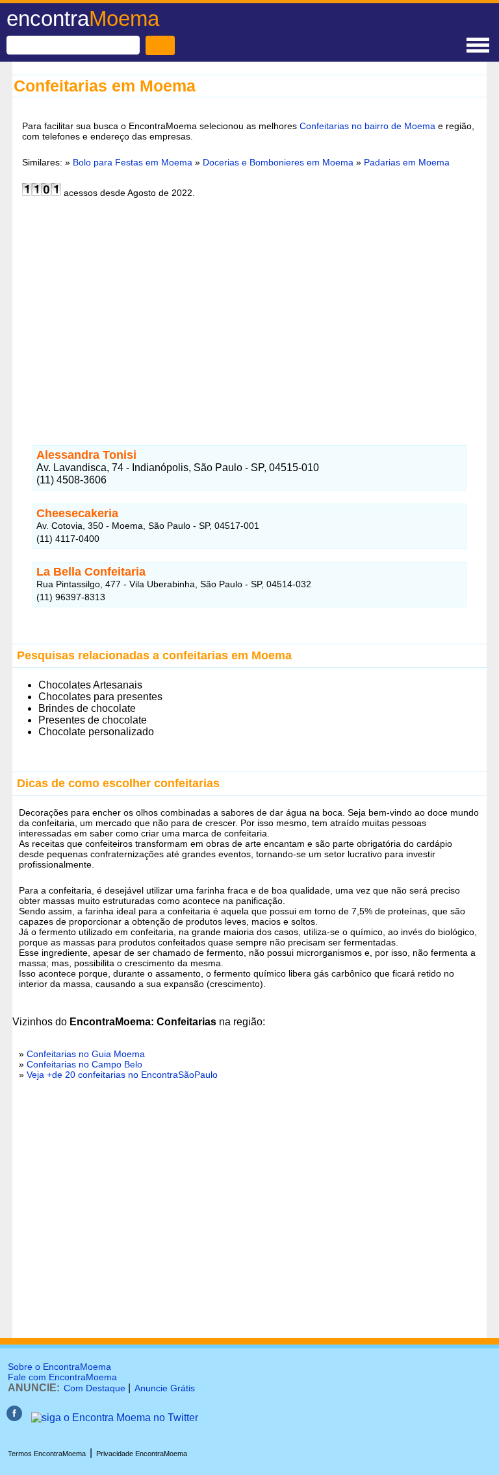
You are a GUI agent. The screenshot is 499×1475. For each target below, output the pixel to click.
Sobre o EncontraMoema (59, 1366)
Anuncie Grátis (164, 1388)
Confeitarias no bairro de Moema (367, 126)
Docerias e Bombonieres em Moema (278, 162)
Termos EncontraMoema (47, 1453)
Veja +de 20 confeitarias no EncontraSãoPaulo (122, 1074)
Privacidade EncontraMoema (141, 1453)
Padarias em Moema (407, 162)
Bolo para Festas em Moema (132, 162)
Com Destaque (94, 1388)
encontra (82, 18)
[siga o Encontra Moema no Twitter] (114, 1417)
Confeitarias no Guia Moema (86, 1054)
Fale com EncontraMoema (62, 1377)
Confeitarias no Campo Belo (84, 1064)
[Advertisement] (249, 319)
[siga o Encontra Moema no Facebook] (14, 1417)
